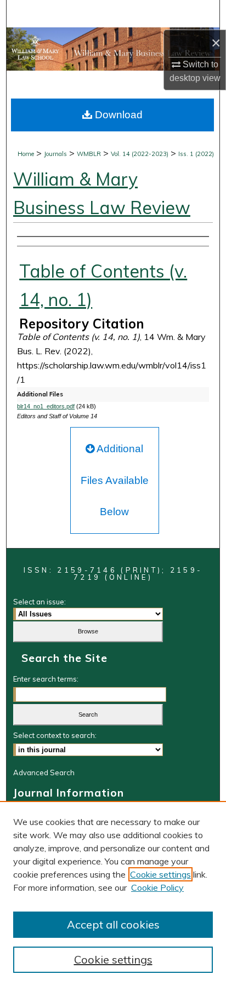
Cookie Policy (157, 887)
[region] (113, 893)
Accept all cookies (113, 924)
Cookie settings (160, 874)
